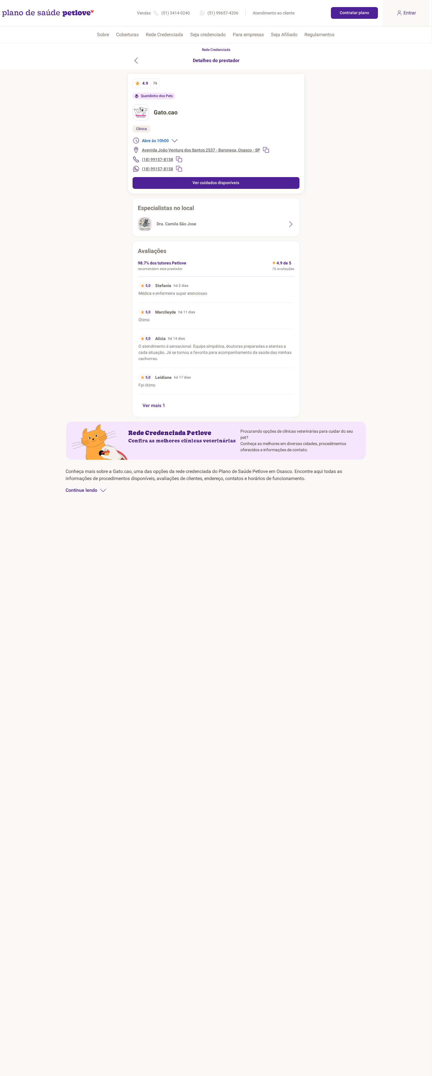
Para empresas (248, 34)
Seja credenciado (208, 34)
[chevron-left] (136, 60)
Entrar (409, 13)
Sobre (103, 34)
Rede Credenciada (164, 34)
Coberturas (127, 34)
